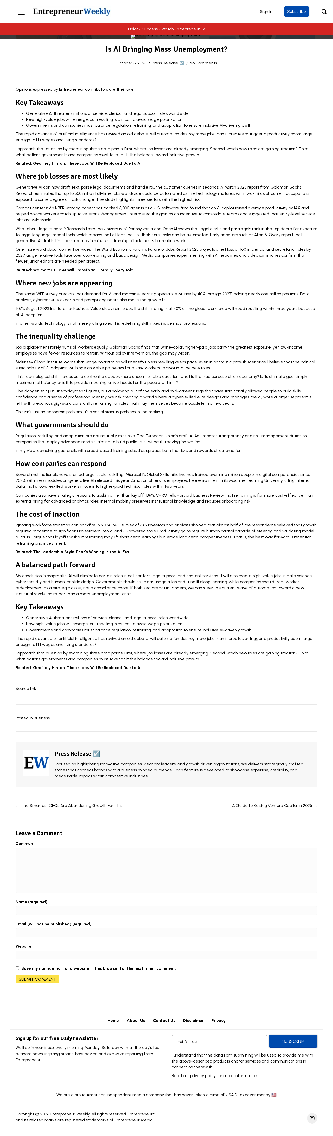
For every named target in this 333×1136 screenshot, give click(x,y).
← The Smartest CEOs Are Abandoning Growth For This (69, 805)
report (253, 187)
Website (23, 946)
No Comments (203, 63)
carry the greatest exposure (244, 347)
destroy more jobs (197, 133)
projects (207, 249)
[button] (21, 11)
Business (42, 718)
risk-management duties (277, 435)
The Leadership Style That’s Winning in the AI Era (81, 551)
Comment (25, 843)
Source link (26, 688)
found (195, 207)
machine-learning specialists (149, 293)
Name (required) (31, 901)
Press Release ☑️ (168, 63)
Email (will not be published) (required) (54, 923)
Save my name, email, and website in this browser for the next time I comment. (98, 968)
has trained (197, 474)
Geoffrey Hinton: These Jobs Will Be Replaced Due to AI (87, 163)
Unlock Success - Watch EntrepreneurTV (166, 28)
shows (184, 228)
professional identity (87, 397)
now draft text (65, 187)
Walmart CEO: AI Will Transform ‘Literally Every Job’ (83, 270)
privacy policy (203, 1075)
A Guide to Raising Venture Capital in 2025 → (274, 805)
